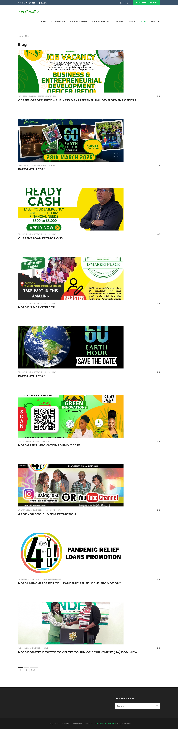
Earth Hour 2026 (31, 169)
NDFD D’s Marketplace (36, 307)
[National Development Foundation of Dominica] (28, 12)
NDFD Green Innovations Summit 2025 (49, 445)
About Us (155, 21)
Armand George (37, 96)
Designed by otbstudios (106, 723)
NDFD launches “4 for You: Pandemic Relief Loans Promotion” (69, 583)
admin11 (38, 441)
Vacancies (52, 96)
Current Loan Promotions (40, 238)
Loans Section (58, 21)
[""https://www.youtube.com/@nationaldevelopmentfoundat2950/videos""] (120, 3)
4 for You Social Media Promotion (47, 514)
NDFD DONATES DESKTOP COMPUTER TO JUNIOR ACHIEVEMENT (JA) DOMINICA (77, 652)
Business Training (100, 21)
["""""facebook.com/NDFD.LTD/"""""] (124, 3)
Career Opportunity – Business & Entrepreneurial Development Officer (77, 100)
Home (43, 21)
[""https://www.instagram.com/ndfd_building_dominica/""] (127, 3)
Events (132, 21)
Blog (143, 21)
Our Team (119, 21)
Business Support (78, 21)
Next (33, 670)
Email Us (44, 3)
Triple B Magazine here (146, 2)
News (53, 165)
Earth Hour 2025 (31, 376)
